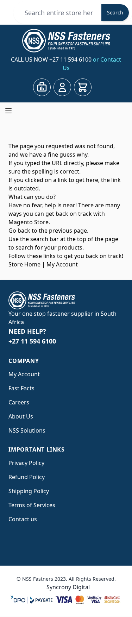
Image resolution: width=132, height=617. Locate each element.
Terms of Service (30, 505)
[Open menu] (8, 110)
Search (115, 12)
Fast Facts (21, 388)
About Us (20, 416)
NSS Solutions (26, 430)
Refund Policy (26, 477)
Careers (18, 402)
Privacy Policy (26, 463)
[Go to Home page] (66, 40)
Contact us (22, 519)
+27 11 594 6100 (71, 59)
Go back (19, 230)
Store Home (24, 264)
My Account (62, 264)
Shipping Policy (28, 491)
